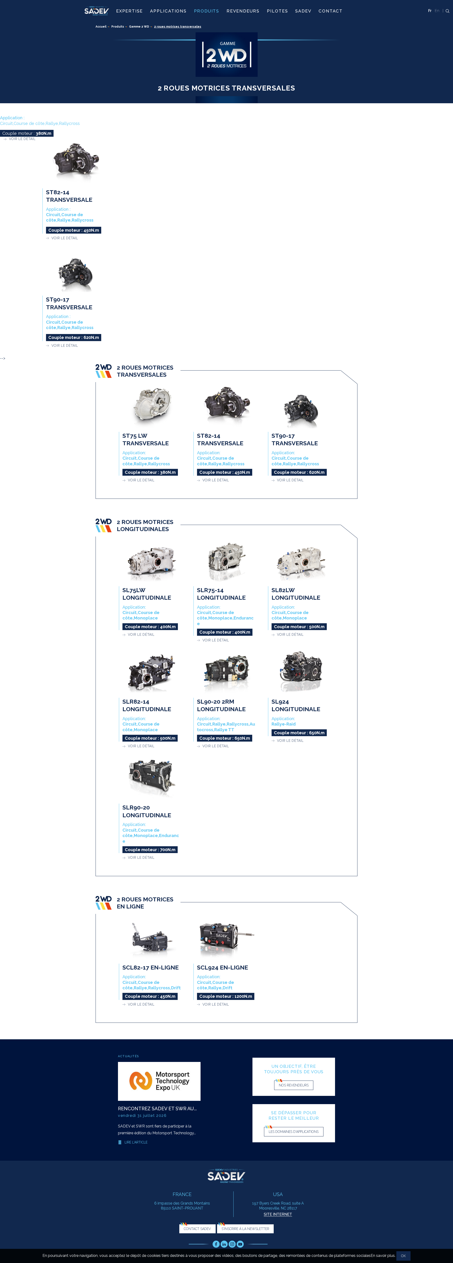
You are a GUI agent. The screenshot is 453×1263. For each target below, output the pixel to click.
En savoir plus (383, 1255)
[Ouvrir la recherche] (446, 11)
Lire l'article (136, 1142)
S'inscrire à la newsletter (245, 1229)
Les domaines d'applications (294, 1132)
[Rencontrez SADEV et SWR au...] (159, 1081)
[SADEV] (96, 11)
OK (403, 1256)
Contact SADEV (197, 1229)
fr (430, 10)
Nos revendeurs (294, 1085)
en (437, 10)
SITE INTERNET (278, 1214)
